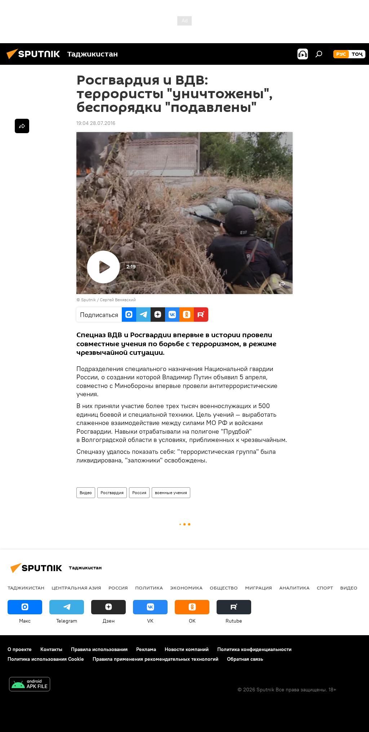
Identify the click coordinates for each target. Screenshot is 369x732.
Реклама (146, 649)
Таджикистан (26, 587)
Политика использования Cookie (46, 659)
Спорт (325, 587)
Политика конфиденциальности (254, 649)
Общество (224, 587)
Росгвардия (112, 492)
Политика (149, 587)
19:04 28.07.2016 (95, 123)
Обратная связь (245, 659)
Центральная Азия (76, 587)
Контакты (51, 649)
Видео (86, 492)
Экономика (186, 587)
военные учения (171, 492)
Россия (139, 492)
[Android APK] (29, 685)
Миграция (258, 587)
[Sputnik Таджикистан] (35, 60)
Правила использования (99, 649)
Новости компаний (187, 649)
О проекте (20, 649)
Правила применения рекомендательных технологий (155, 659)
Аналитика (294, 587)
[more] (22, 126)
